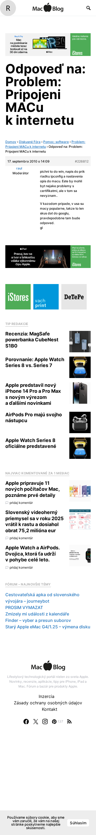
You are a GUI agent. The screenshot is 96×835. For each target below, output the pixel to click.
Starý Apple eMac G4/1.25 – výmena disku (47, 626)
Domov (10, 142)
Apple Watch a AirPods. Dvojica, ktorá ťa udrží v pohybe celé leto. (32, 553)
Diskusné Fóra (30, 142)
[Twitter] (35, 721)
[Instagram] (45, 721)
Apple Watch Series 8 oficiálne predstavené (30, 443)
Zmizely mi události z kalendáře (37, 614)
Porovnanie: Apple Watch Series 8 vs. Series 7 (34, 362)
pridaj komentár (21, 503)
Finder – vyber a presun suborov (38, 620)
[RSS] (69, 721)
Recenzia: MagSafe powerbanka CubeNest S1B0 (31, 340)
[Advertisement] (48, 785)
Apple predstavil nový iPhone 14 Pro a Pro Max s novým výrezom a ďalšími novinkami (33, 394)
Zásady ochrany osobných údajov (48, 702)
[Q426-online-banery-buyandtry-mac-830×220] (48, 44)
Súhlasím (78, 823)
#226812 (82, 161)
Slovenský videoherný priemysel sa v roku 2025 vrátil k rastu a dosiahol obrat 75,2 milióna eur (34, 521)
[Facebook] (26, 721)
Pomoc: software (56, 142)
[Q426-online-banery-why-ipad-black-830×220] (48, 256)
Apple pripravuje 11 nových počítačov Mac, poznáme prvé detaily (32, 489)
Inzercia (46, 696)
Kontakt (49, 709)
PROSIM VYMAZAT (24, 607)
